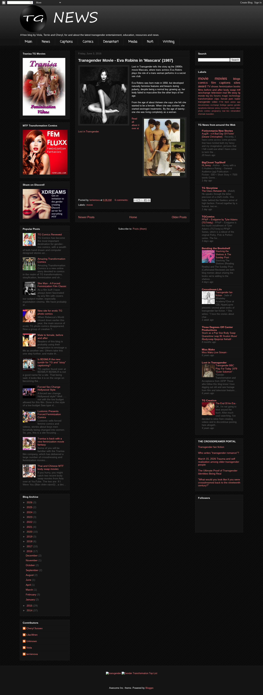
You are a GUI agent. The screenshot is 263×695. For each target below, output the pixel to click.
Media (132, 41)
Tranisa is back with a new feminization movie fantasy (51, 441)
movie (89, 205)
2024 (30, 512)
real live (225, 111)
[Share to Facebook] (145, 200)
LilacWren (32, 634)
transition (210, 114)
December (32, 555)
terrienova (32, 654)
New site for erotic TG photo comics (50, 312)
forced (224, 99)
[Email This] (135, 200)
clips (216, 99)
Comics (88, 41)
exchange (214, 105)
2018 (30, 541)
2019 (30, 536)
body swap (229, 89)
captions (224, 82)
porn (231, 99)
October (31, 565)
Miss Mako (208, 349)
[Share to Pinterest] (149, 200)
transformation (205, 99)
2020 (30, 531)
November (32, 560)
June (29, 579)
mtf (238, 89)
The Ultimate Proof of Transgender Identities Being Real (217, 472)
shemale (201, 114)
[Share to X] (142, 200)
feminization (226, 86)
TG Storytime (210, 188)
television (216, 92)
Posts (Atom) (140, 228)
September (32, 570)
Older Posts (179, 217)
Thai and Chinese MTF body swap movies (51, 467)
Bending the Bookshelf (216, 248)
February (31, 594)
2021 (30, 526)
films (200, 89)
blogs (236, 78)
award (202, 86)
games (230, 105)
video (214, 102)
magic (225, 96)
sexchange (204, 92)
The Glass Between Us (214, 191)
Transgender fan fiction (211, 447)
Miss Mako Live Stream (214, 352)
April (28, 584)
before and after (213, 89)
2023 (30, 517)
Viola (29, 647)
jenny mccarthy (222, 108)
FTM (221, 102)
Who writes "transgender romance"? (218, 452)
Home (133, 217)
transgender (204, 102)
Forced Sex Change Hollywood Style (49, 388)
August (30, 575)
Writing (168, 41)
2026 (30, 502)
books (236, 86)
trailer (237, 99)
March (30, 589)
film (213, 82)
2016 (30, 551)
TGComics (208, 216)
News (46, 41)
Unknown (31, 641)
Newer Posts (86, 217)
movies (221, 78)
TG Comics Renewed (50, 234)
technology (234, 96)
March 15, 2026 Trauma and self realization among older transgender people (218, 461)
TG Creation (209, 400)
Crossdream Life (212, 289)
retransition (235, 111)
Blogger (149, 688)
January (31, 599)
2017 (30, 546)
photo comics (204, 111)
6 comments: (122, 200)
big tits (209, 96)
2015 (30, 605)
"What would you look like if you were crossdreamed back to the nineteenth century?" (219, 482)
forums (217, 96)
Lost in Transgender (214, 362)
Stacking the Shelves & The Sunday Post (223, 254)
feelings (223, 105)
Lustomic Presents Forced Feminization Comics (49, 414)
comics (203, 82)
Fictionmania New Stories (217, 130)
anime (233, 102)
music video (235, 108)
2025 (30, 507)
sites (237, 82)
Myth (227, 102)
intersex (210, 108)
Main (28, 41)
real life (227, 92)
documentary (204, 105)
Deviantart (111, 41)
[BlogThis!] (138, 200)
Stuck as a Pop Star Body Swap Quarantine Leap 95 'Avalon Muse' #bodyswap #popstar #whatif (219, 336)
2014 (30, 610)
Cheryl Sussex (34, 628)
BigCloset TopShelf (213, 162)
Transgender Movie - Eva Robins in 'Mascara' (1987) (125, 60)
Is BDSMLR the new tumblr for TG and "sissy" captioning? (52, 362)
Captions (66, 41)
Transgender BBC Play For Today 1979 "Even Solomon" (226, 368)
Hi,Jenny (207, 165)
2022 (30, 521)
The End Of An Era (226, 403)
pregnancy (216, 111)
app (238, 102)
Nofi (150, 41)
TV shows (212, 86)
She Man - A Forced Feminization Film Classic (52, 285)
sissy (234, 92)
